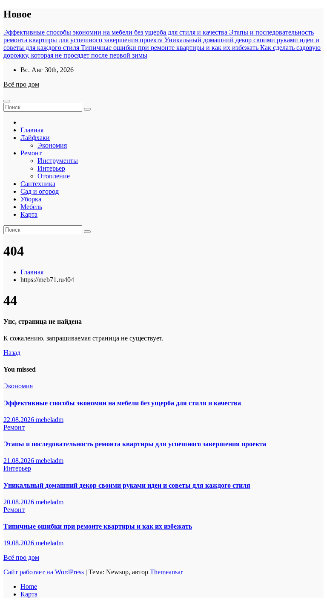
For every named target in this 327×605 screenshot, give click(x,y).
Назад (11, 352)
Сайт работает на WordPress (44, 572)
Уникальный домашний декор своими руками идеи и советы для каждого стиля (126, 485)
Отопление (53, 176)
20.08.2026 (19, 502)
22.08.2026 (19, 419)
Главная (31, 130)
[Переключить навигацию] (6, 101)
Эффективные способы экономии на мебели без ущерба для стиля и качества (122, 403)
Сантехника (37, 183)
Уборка (30, 199)
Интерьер (51, 168)
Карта (28, 214)
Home (28, 586)
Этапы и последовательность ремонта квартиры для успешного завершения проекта (134, 444)
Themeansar (166, 572)
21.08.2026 (19, 460)
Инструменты (57, 160)
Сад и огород (39, 191)
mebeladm (49, 419)
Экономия (52, 145)
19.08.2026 (19, 543)
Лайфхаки (35, 137)
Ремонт (31, 153)
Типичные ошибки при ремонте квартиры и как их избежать (97, 526)
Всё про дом (21, 84)
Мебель (31, 206)
